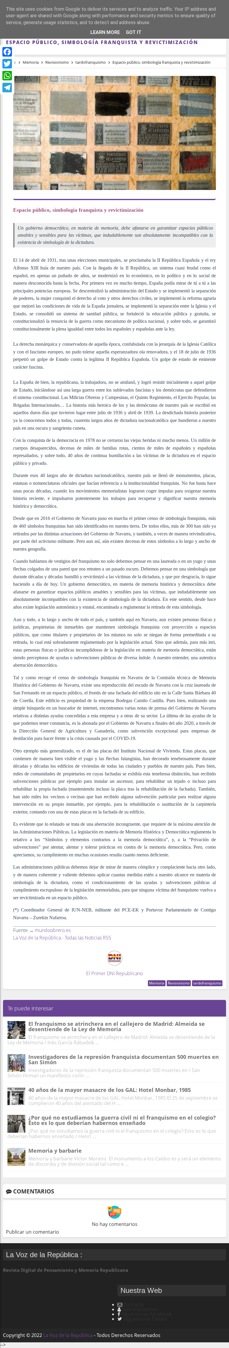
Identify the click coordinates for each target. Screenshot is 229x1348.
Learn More (105, 32)
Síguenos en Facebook (146, 1314)
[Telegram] (7, 87)
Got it (133, 32)
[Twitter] (7, 64)
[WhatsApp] (7, 76)
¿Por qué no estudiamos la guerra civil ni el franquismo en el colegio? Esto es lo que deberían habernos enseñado (122, 1120)
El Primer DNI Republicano (114, 973)
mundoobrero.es (53, 930)
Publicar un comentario (32, 1232)
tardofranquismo (207, 983)
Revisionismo (179, 983)
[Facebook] (7, 52)
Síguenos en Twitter (145, 1319)
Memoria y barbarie (55, 1150)
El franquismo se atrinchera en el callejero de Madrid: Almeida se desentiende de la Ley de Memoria (116, 1026)
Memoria (156, 983)
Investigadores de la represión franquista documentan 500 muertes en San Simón (123, 1059)
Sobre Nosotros (140, 1309)
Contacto (133, 1304)
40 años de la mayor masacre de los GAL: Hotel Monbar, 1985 (109, 1089)
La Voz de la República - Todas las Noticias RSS (62, 937)
